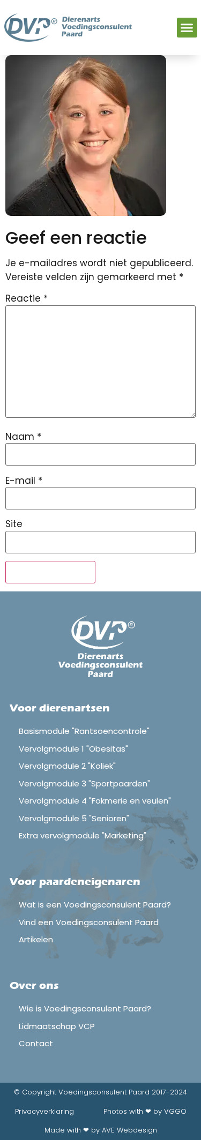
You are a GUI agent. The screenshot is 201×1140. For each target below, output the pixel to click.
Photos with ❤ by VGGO (145, 1111)
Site (14, 524)
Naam (23, 436)
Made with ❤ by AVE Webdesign (100, 1130)
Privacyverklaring (44, 1111)
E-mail (23, 480)
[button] (187, 28)
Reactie (26, 298)
